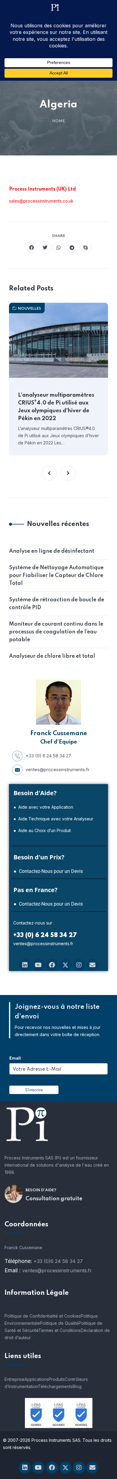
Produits (57, 1379)
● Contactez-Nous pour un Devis (48, 871)
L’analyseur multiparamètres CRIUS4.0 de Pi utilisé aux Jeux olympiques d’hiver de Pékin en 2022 (56, 406)
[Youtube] (38, 965)
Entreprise (14, 1379)
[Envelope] (92, 965)
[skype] (86, 247)
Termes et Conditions (59, 1330)
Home (58, 121)
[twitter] (45, 247)
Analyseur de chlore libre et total (52, 656)
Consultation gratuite (54, 1198)
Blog (77, 1386)
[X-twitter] (65, 965)
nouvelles (29, 309)
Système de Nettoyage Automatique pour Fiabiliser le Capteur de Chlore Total (56, 575)
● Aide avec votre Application (43, 807)
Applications (37, 1379)
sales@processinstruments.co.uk (41, 200)
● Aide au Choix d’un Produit (42, 830)
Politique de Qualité (59, 1323)
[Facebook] (52, 965)
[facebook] (32, 247)
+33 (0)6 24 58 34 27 (58, 1261)
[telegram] (72, 247)
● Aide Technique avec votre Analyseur (53, 818)
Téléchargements (55, 1386)
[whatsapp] (58, 247)
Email (16, 1058)
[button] (49, 473)
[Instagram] (79, 965)
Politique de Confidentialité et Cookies (42, 1315)
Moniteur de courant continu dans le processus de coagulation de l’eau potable (56, 631)
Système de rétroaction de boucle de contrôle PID (56, 603)
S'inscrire (34, 1090)
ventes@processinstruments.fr (57, 769)
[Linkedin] (25, 965)
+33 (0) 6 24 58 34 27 (48, 756)
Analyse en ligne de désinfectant (51, 551)
